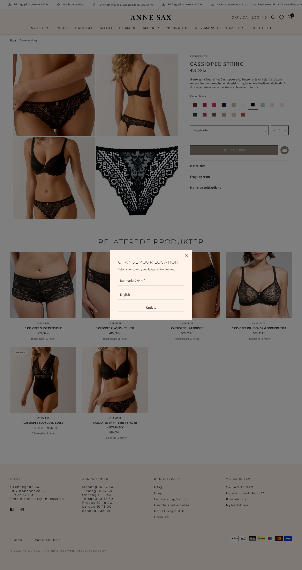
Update (151, 307)
